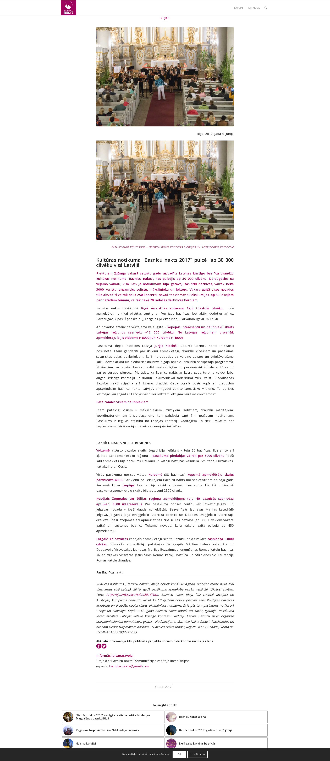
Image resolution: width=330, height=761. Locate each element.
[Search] (265, 7)
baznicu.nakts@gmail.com (129, 666)
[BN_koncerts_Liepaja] (165, 76)
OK (179, 754)
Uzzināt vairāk (197, 754)
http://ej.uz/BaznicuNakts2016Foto (132, 594)
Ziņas (165, 18)
